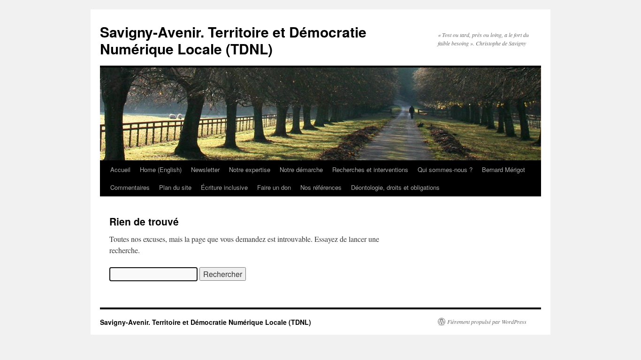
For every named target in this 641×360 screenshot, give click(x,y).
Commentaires (130, 187)
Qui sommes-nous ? (445, 169)
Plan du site (175, 187)
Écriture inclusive (224, 187)
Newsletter (205, 169)
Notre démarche (301, 169)
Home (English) (161, 169)
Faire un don (274, 187)
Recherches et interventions (370, 169)
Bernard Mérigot (503, 169)
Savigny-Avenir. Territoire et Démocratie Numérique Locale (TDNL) (233, 40)
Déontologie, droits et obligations (395, 187)
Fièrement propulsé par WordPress (487, 321)
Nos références (321, 187)
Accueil (120, 169)
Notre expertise (249, 169)
